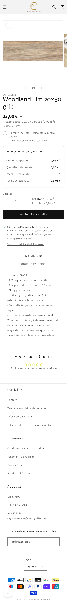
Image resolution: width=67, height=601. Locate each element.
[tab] (33, 256)
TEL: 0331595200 (17, 505)
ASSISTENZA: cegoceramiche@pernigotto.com (27, 516)
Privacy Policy (15, 465)
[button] (5, 7)
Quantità (7, 193)
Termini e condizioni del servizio (26, 408)
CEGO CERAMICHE (29, 599)
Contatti (12, 399)
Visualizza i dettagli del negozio (25, 244)
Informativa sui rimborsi (21, 416)
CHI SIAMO (13, 496)
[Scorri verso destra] (42, 88)
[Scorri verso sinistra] (25, 88)
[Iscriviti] (55, 541)
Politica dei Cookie (18, 473)
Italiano (32, 566)
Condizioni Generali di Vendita (25, 448)
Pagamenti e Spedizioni (21, 456)
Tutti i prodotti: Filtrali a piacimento (29, 425)
